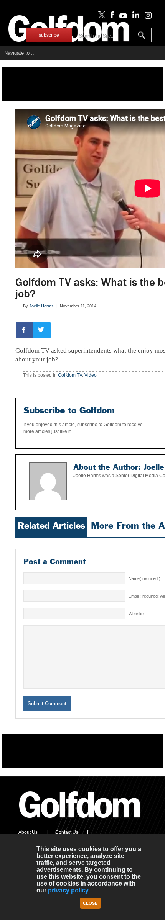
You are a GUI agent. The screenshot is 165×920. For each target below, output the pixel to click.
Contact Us (66, 832)
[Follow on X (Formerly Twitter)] (100, 17)
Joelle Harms (41, 306)
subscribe (49, 35)
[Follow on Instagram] (146, 17)
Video (90, 375)
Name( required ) (144, 578)
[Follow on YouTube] (121, 17)
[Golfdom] (79, 821)
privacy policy (68, 890)
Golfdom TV (70, 375)
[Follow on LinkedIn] (134, 17)
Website (136, 613)
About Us (28, 832)
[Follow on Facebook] (110, 17)
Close (90, 903)
